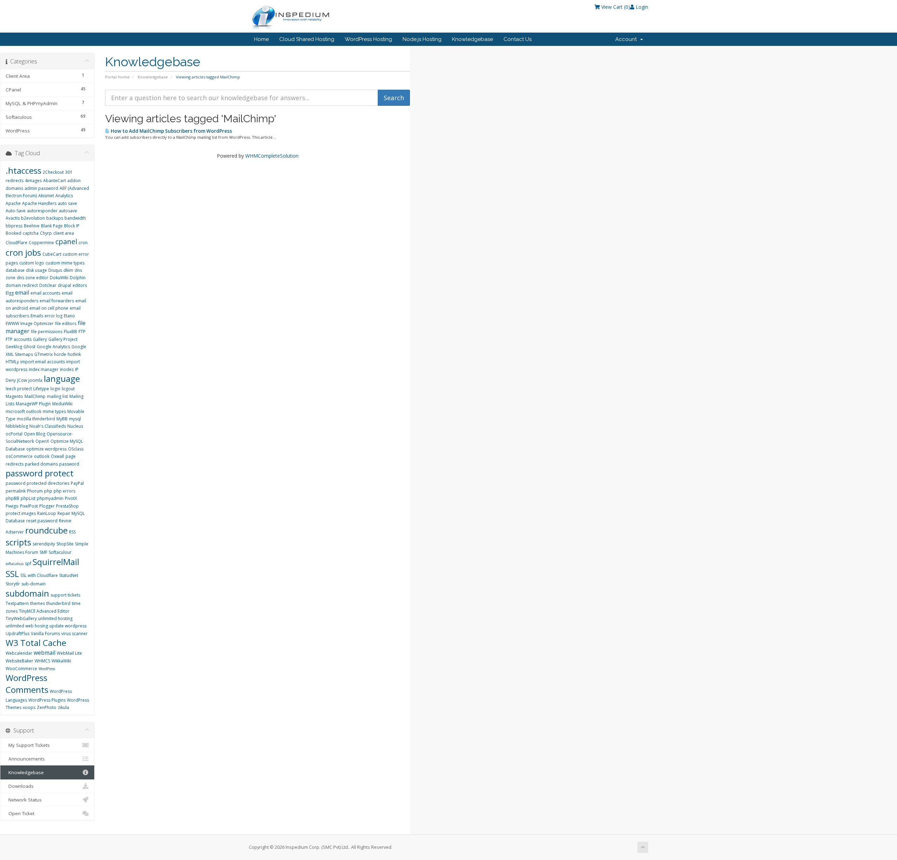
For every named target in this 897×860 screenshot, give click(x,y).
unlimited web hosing (27, 626)
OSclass (75, 449)
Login (641, 7)
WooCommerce (21, 669)
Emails (36, 316)
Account (627, 39)
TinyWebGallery (21, 618)
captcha (31, 233)
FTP (81, 332)
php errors (64, 491)
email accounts (45, 293)
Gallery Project (62, 339)
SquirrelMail (56, 561)
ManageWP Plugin (33, 404)
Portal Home (117, 77)
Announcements (25, 759)
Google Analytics (53, 347)
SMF (43, 552)
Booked (13, 233)
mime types (54, 411)
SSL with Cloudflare (39, 575)
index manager (44, 369)
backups (54, 218)
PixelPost (29, 506)
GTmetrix (43, 354)
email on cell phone (48, 308)
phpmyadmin (50, 498)
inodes (67, 369)
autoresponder (42, 211)
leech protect (19, 389)
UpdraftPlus (17, 634)
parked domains (41, 464)
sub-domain (33, 584)
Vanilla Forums (45, 634)
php (48, 491)
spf (28, 563)
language (62, 378)
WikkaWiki (61, 661)
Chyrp (46, 233)
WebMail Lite (69, 653)
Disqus (55, 270)
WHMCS (42, 661)
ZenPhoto (46, 707)
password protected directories (37, 483)
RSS (72, 532)
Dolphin (77, 278)
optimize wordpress (46, 449)
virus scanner (74, 634)
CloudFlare (16, 243)
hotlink (74, 354)
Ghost (29, 347)
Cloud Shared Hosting (306, 39)
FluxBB (70, 332)
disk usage (36, 270)
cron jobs (23, 252)
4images (33, 181)
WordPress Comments (27, 683)
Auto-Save (16, 211)
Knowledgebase (472, 39)
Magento (14, 396)
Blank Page (52, 226)
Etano (69, 316)
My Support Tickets (28, 745)
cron (83, 243)
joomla (35, 380)
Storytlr (13, 584)
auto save (67, 203)
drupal (64, 285)
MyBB (62, 419)
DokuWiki (59, 278)
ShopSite (65, 544)
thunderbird (58, 603)
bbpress (14, 226)
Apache (13, 203)
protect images (21, 513)
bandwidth (75, 218)
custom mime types (65, 263)
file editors (65, 323)
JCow (22, 380)
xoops (29, 707)
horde (60, 354)
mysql (75, 419)
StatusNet (68, 575)
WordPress (47, 668)
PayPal (77, 483)
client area (63, 233)
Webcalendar (19, 653)
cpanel (66, 241)
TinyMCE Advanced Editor (44, 611)
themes (37, 603)
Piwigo (12, 506)
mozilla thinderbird (36, 419)
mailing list (57, 396)
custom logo (31, 263)
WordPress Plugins (47, 700)
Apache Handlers (39, 203)
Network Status (24, 800)
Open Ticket (20, 813)
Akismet (46, 196)
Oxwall (57, 456)
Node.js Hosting (422, 39)
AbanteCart (54, 181)
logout (68, 389)
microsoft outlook (23, 411)
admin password (41, 188)
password (69, 464)
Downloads (20, 786)
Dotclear (47, 285)
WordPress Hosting (368, 39)
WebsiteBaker (19, 661)
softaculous (14, 563)
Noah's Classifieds (47, 426)
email (22, 292)
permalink (16, 491)
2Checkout (53, 172)
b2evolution (33, 218)
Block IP (72, 226)
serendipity (44, 544)
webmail (44, 652)
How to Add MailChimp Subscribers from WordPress (171, 131)
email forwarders (57, 301)
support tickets (65, 595)
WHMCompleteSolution (272, 155)
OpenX (42, 441)
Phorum (35, 491)
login (55, 389)
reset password (41, 521)
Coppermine (41, 243)
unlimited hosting (55, 618)
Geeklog (14, 347)
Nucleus (75, 426)
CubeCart (51, 254)
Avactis (13, 218)
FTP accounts (19, 339)
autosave (68, 211)
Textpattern (17, 603)
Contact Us (518, 39)
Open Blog (34, 434)
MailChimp (35, 396)
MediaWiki (62, 404)
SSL (12, 573)
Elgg (10, 293)
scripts (18, 542)
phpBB (12, 498)
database (15, 270)
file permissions (46, 332)
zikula (63, 707)
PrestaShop (67, 506)
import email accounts (42, 362)
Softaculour (60, 552)
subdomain (27, 593)
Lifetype (41, 389)
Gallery (40, 339)
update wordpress (68, 626)
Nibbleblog (17, 426)
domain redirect (22, 285)
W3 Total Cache (36, 642)
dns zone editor (32, 278)
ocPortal (14, 434)
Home (261, 39)
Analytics (64, 196)
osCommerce (19, 456)
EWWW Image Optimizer (30, 323)
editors (80, 285)
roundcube (46, 530)
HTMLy (12, 362)
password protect (40, 473)
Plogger (47, 506)
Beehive (32, 226)
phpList (28, 498)
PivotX (71, 498)
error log (53, 316)
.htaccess (23, 170)
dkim (68, 270)
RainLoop (46, 513)
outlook (41, 456)
